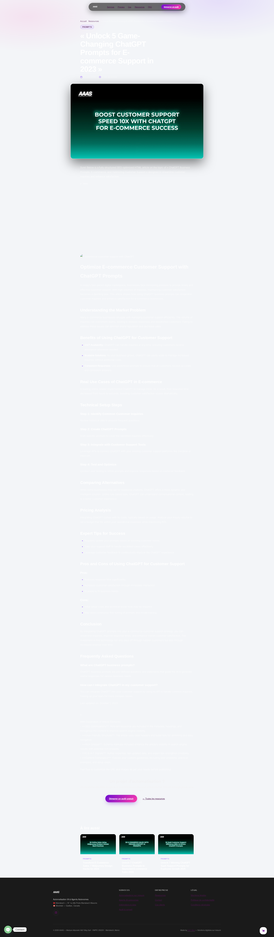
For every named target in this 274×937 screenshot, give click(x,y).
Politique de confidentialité (202, 900)
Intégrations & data (127, 904)
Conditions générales (200, 904)
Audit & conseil (125, 909)
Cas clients (160, 904)
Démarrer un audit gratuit (121, 798)
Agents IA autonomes (128, 900)
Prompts (87, 27)
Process (121, 7)
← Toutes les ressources (154, 798)
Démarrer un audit (171, 7)
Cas (129, 7)
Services (110, 7)
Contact (158, 900)
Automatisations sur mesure (131, 895)
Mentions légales (198, 895)
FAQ (150, 7)
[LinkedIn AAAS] (56, 913)
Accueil (83, 21)
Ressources (140, 7)
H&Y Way (191, 930)
